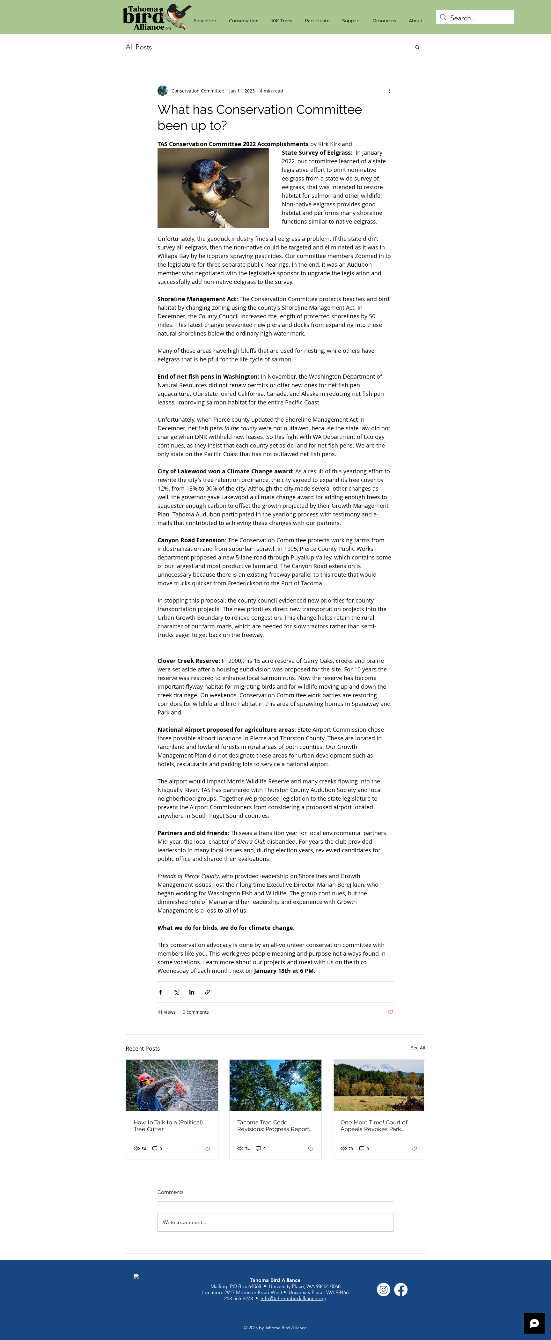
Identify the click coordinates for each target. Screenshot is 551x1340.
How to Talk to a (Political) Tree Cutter (168, 1125)
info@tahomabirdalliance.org (294, 1298)
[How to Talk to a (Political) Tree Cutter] (172, 1085)
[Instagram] (383, 1289)
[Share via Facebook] (161, 992)
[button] (205, 20)
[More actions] (389, 90)
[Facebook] (401, 1289)
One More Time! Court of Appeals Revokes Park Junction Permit (374, 1125)
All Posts (139, 47)
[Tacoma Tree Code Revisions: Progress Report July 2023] (276, 1085)
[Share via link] (207, 992)
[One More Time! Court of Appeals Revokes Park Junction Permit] (379, 1085)
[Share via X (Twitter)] (176, 992)
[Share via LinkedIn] (192, 992)
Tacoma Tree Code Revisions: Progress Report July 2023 (273, 1125)
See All (418, 1048)
